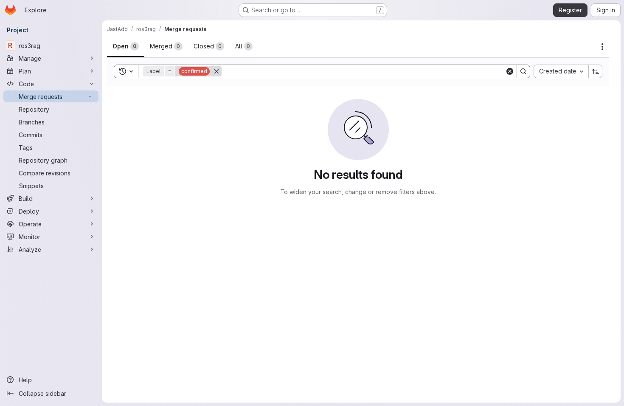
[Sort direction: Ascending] (595, 71)
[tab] (125, 46)
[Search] (523, 71)
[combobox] (561, 71)
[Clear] (510, 71)
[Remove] (216, 71)
